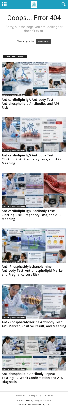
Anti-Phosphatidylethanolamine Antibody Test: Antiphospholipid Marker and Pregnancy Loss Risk (33, 270)
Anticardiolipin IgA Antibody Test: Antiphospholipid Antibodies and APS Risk (31, 103)
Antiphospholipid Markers (13, 95)
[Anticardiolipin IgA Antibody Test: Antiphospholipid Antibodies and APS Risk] (34, 79)
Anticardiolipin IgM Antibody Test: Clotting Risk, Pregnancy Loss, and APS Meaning (31, 215)
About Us (49, 395)
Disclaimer (20, 395)
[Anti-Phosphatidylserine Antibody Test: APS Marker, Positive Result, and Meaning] (34, 301)
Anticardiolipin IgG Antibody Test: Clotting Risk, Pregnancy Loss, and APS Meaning (31, 159)
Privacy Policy (35, 395)
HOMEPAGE (43, 41)
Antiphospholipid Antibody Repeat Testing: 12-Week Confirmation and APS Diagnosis (32, 378)
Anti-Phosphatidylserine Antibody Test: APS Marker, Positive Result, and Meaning (34, 324)
